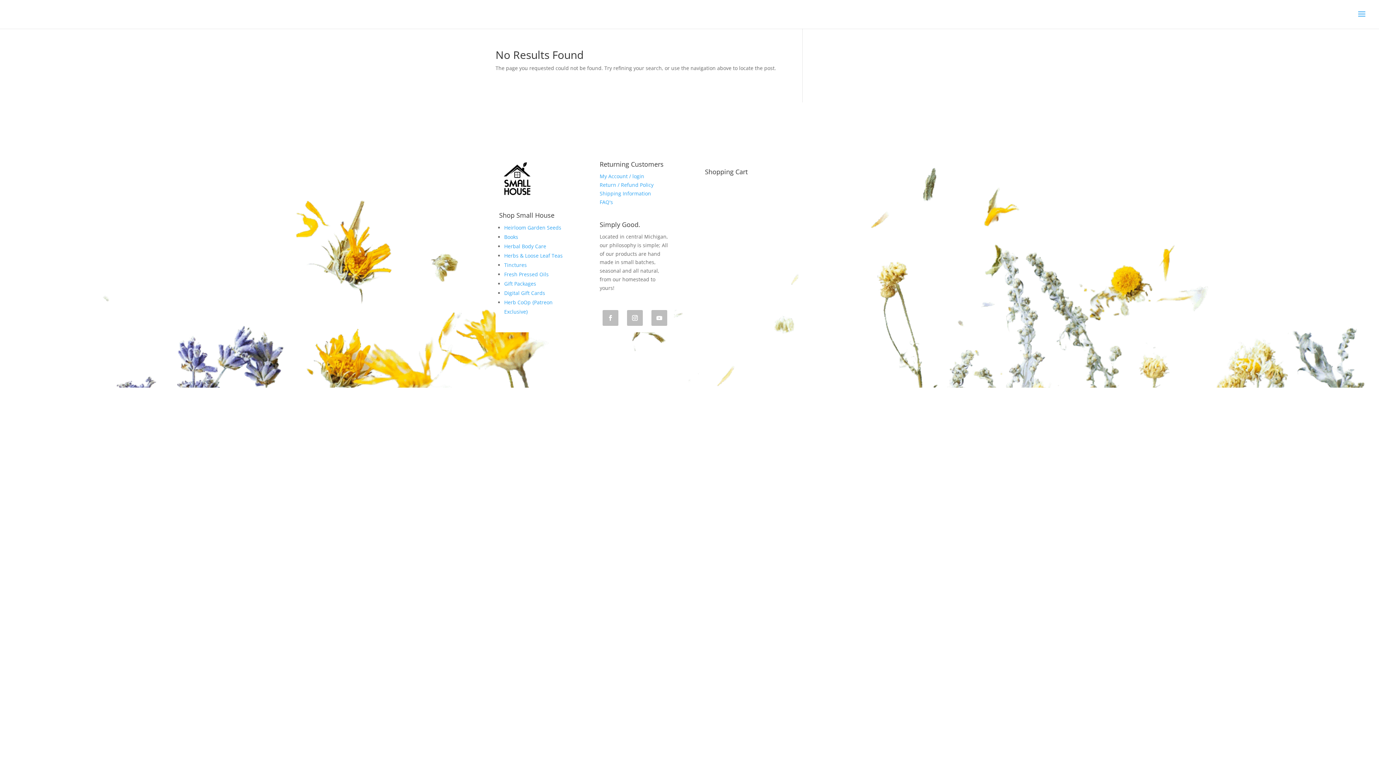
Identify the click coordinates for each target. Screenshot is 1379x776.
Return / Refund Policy (627, 184)
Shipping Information (625, 193)
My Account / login (622, 176)
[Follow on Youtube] (659, 318)
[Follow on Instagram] (635, 318)
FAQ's (606, 202)
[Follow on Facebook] (610, 318)
